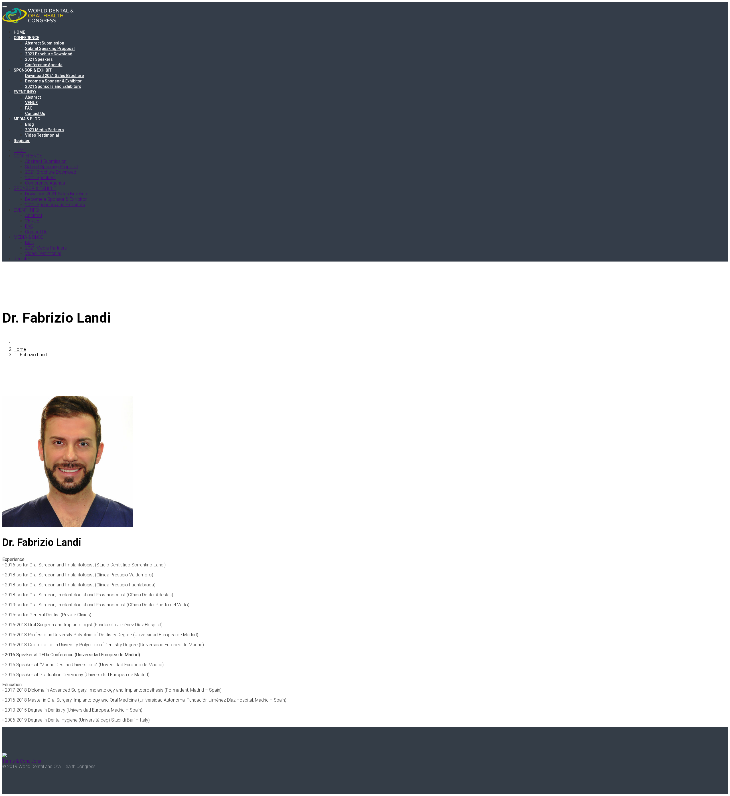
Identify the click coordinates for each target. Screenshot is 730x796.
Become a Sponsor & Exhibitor (53, 81)
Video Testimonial (42, 135)
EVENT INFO (25, 92)
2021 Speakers (39, 59)
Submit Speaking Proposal (50, 48)
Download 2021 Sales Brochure (54, 75)
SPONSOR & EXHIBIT (33, 70)
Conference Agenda (43, 64)
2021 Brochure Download (48, 54)
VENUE (31, 102)
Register (22, 140)
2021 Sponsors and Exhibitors (53, 86)
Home (20, 349)
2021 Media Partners (44, 129)
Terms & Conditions (21, 761)
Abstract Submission (44, 43)
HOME (19, 32)
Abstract (33, 97)
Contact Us (35, 113)
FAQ (29, 108)
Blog (29, 124)
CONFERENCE (26, 37)
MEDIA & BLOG (27, 119)
